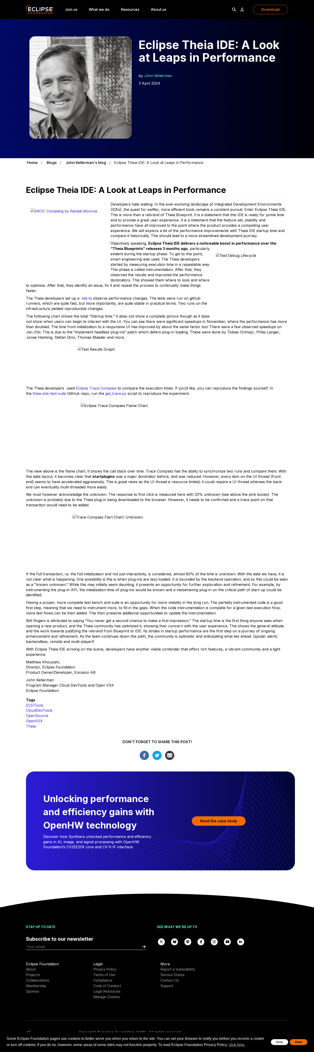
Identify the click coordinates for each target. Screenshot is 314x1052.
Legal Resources (106, 991)
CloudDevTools (39, 710)
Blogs (52, 162)
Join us (71, 9)
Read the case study (218, 821)
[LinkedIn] (240, 941)
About (31, 969)
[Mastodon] (187, 941)
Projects (33, 975)
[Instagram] (214, 941)
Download (270, 9)
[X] (161, 941)
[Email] (169, 755)
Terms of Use (104, 975)
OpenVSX (34, 721)
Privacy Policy (104, 969)
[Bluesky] (174, 941)
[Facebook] (144, 755)
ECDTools (34, 705)
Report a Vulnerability (177, 969)
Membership (36, 986)
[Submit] (144, 946)
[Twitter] (157, 755)
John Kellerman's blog (86, 162)
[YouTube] (227, 941)
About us (158, 9)
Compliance (102, 980)
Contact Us (169, 980)
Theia (31, 726)
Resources (130, 9)
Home (32, 162)
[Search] (234, 9)
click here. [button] (237, 1045)
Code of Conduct (107, 986)
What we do (99, 9)
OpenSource (37, 715)
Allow (298, 1042)
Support (167, 986)
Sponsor (32, 991)
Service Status (172, 975)
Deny (279, 1042)
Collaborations (37, 980)
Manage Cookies (106, 997)
